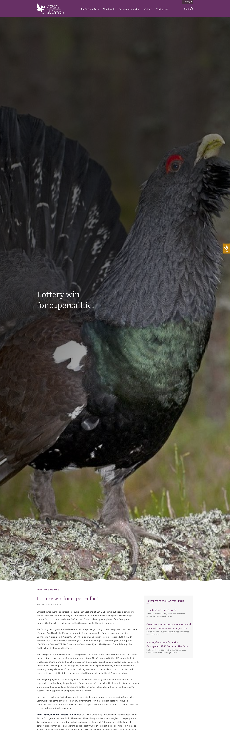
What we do (109, 9)
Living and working (129, 9)
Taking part (162, 9)
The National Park (90, 9)
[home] (51, 8)
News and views (51, 589)
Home (39, 589)
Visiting (148, 9)
